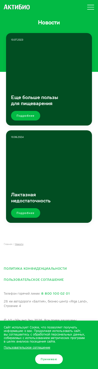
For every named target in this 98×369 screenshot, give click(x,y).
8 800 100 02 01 (55, 294)
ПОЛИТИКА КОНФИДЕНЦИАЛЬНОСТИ (35, 268)
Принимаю (49, 359)
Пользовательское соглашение (34, 280)
